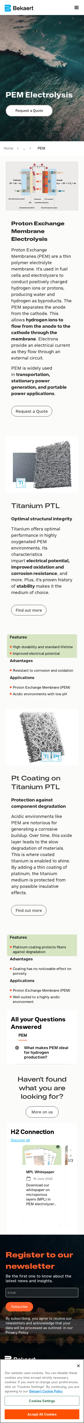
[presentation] (70, 1150)
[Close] (78, 1366)
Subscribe (19, 1307)
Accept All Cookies (42, 1414)
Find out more (29, 610)
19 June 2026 (42, 1178)
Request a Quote (29, 111)
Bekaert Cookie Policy (46, 1391)
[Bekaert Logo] (19, 8)
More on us (42, 1112)
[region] (42, 1391)
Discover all (20, 1140)
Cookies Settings (42, 1401)
